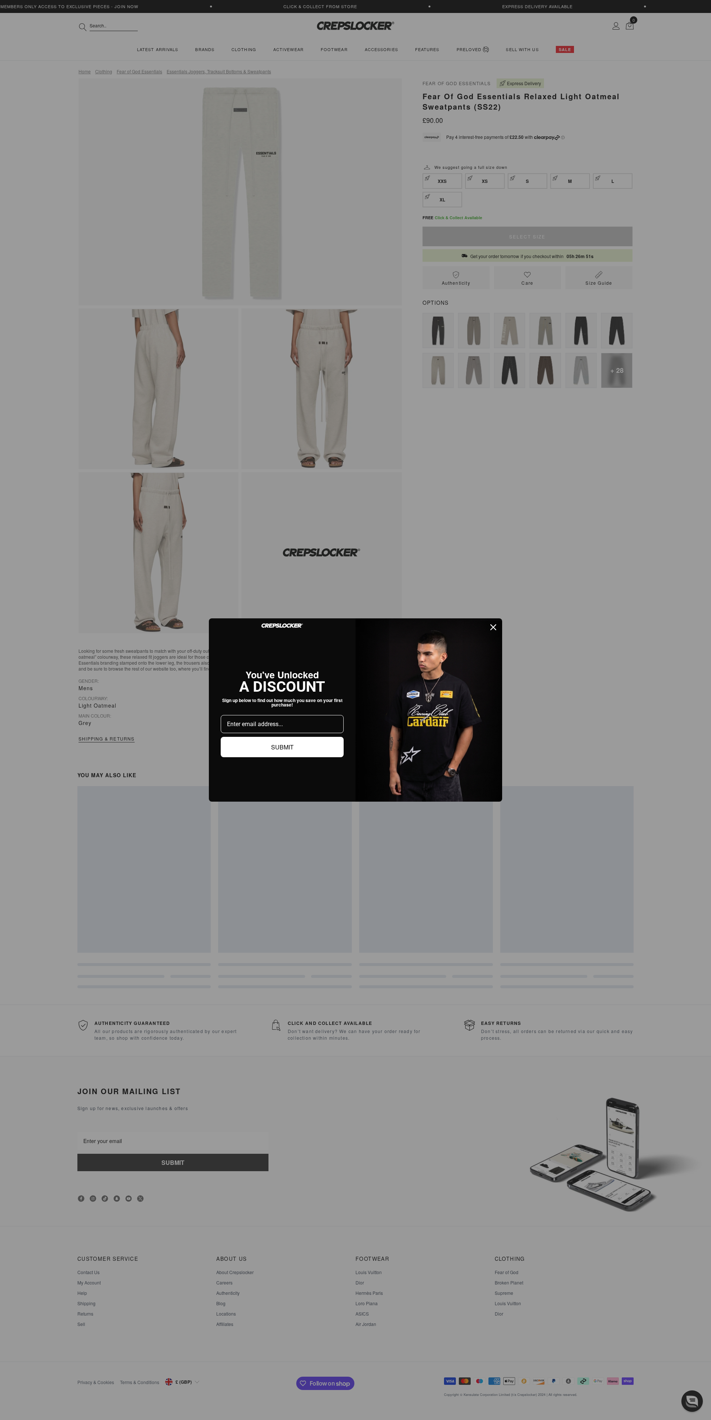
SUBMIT (282, 747)
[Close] (493, 627)
